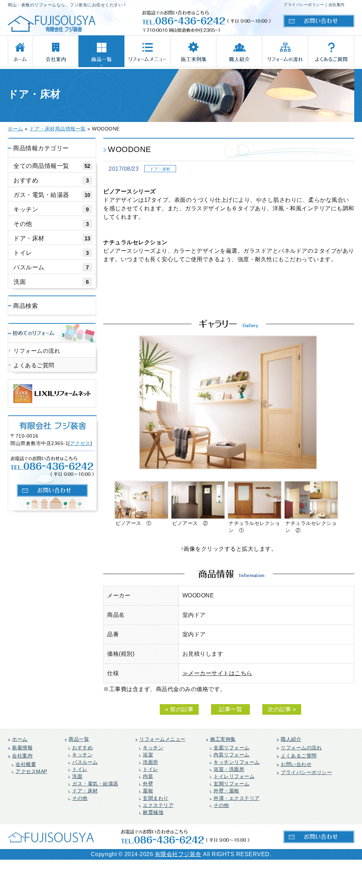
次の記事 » (282, 709)
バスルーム (51, 267)
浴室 (148, 755)
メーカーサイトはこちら (220, 673)
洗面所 (150, 762)
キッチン (51, 209)
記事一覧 (230, 709)
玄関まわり (156, 798)
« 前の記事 (179, 709)
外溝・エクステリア (237, 798)
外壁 (148, 783)
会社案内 (336, 4)
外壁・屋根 (226, 791)
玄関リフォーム (232, 783)
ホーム (20, 739)
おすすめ (51, 180)
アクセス (80, 443)
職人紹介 (291, 739)
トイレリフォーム (234, 776)
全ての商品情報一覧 (51, 165)
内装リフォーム (232, 755)
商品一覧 (79, 739)
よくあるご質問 (33, 365)
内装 (148, 776)
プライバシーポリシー (304, 4)
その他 (51, 223)
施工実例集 (223, 739)
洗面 (51, 281)
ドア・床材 (51, 238)
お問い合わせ (296, 764)
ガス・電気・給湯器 (51, 194)
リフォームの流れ (36, 351)
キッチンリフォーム (237, 762)
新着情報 (22, 747)
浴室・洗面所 (229, 769)
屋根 (148, 791)
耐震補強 (153, 812)
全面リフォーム (232, 747)
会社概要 (26, 764)
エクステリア (158, 805)
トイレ (51, 252)
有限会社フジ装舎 (178, 854)
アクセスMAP (31, 771)
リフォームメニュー (162, 739)
